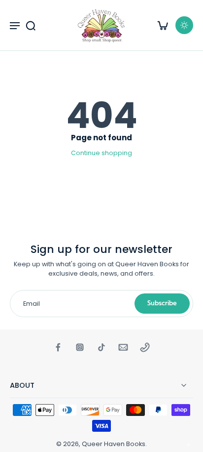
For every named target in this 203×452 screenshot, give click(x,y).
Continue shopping (101, 153)
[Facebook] (58, 347)
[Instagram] (80, 347)
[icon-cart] (162, 25)
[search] (30, 25)
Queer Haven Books (113, 444)
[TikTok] (101, 347)
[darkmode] (184, 25)
